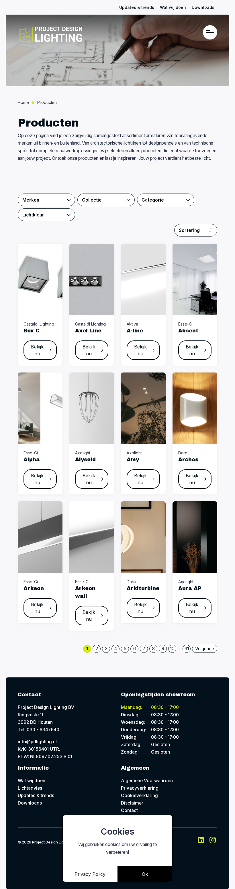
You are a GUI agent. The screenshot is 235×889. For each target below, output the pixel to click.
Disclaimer (132, 803)
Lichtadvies (30, 788)
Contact (129, 810)
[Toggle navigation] (210, 32)
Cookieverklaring (139, 795)
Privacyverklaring (139, 788)
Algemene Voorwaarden (147, 780)
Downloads (203, 7)
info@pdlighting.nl (37, 741)
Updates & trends (136, 7)
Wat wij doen (173, 7)
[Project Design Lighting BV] (50, 34)
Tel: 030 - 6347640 (38, 729)
